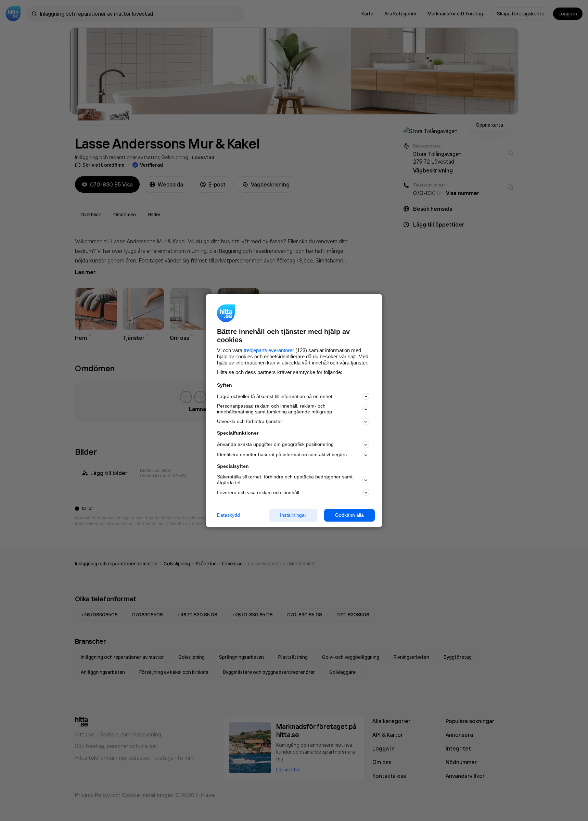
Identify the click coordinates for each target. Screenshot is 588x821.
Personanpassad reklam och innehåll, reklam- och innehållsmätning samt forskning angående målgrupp (274, 409)
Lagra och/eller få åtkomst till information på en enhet (274, 396)
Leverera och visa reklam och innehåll (258, 492)
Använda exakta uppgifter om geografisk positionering (275, 444)
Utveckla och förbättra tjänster (249, 421)
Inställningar (293, 515)
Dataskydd (228, 515)
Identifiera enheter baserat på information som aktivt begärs (282, 455)
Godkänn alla (349, 515)
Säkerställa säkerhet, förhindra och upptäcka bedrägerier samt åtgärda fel (285, 480)
